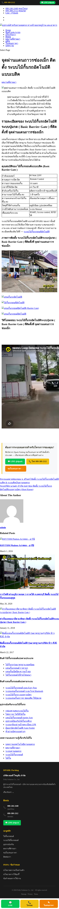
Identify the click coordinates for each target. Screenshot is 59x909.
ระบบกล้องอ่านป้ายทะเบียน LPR (20, 724)
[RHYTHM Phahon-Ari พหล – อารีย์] (17, 539)
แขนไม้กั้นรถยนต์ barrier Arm (19, 717)
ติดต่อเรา (7, 857)
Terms (36, 894)
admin (3, 527)
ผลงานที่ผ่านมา (12, 39)
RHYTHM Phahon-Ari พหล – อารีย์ (17, 545)
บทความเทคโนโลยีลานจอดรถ (20, 744)
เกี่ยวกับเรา (10, 34)
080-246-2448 (12, 806)
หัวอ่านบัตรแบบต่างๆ (15, 731)
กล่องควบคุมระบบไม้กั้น (17, 711)
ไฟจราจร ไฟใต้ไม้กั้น (15, 714)
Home (8, 30)
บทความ (9, 45)
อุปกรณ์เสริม (8, 844)
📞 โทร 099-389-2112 (38, 461)
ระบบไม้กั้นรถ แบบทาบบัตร (18, 694)
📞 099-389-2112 (8, 2)
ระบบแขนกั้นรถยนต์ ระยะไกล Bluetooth (24, 691)
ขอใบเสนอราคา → (16, 469)
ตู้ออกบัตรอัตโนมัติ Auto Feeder (20, 728)
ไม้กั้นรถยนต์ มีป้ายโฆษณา (18, 675)
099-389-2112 (12, 813)
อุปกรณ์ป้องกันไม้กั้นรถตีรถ (18, 721)
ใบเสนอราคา (11, 43)
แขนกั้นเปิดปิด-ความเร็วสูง (18, 671)
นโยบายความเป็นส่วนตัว (13, 870)
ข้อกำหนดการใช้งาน (12, 878)
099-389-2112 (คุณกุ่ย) (15, 11)
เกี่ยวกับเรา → (8, 792)
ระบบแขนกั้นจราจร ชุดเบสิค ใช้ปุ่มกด (23, 698)
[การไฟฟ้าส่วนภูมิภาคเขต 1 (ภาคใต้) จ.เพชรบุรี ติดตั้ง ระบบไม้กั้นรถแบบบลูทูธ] (27, 588)
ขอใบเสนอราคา (10, 853)
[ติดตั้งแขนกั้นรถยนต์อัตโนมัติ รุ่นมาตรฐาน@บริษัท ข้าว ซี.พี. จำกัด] (29, 636)
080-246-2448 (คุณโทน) (16, 8)
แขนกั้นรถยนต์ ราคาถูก (16, 668)
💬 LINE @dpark (47, 2)
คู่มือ (7, 41)
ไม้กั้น (8, 758)
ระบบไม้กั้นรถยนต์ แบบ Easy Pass (21, 688)
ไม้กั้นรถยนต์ (8, 836)
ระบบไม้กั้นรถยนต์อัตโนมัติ (37, 231)
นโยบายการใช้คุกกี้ (11, 874)
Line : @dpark (11, 13)
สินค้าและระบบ (12, 32)
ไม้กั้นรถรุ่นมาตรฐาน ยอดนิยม (19, 664)
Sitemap (23, 894)
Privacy (30, 894)
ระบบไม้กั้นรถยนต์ (14, 754)
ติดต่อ (8, 37)
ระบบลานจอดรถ (13, 751)
